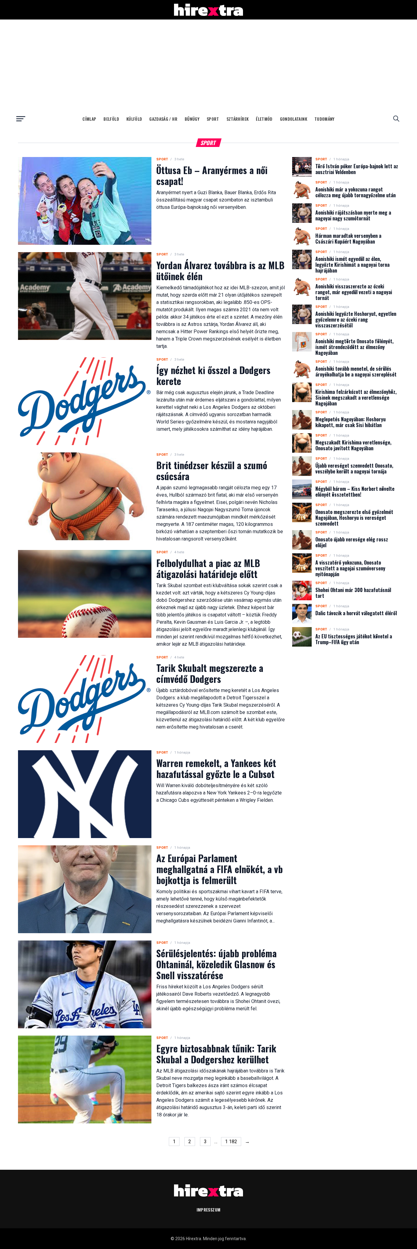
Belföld (111, 119)
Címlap (89, 119)
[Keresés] (396, 118)
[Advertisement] (208, 65)
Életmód (264, 119)
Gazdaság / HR (163, 119)
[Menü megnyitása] (20, 118)
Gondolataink (293, 119)
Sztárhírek (238, 119)
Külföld (134, 119)
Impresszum (209, 1209)
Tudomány (324, 119)
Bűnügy (192, 119)
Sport (213, 119)
